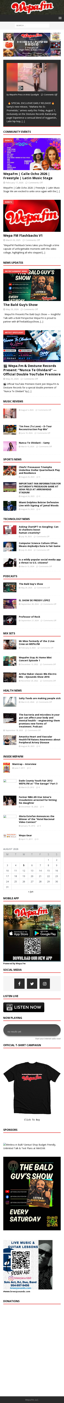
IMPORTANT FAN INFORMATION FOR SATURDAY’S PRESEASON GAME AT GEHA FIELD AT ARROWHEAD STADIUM (40, 488)
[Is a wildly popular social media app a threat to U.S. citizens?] (9, 563)
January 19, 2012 (28, 826)
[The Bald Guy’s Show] (32, 285)
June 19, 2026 (26, 433)
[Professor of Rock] (9, 620)
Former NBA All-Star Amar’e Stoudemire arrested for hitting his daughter (38, 799)
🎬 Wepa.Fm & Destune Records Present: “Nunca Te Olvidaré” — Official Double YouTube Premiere (32, 370)
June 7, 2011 (20, 768)
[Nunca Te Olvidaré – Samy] (9, 446)
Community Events (17, 132)
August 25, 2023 (27, 509)
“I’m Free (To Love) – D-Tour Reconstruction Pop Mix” (35, 428)
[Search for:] (32, 25)
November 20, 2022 (29, 680)
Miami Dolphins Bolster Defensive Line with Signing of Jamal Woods (39, 504)
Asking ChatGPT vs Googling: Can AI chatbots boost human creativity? (38, 529)
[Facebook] (19, 984)
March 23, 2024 (27, 702)
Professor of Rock (29, 616)
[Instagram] (45, 984)
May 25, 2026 (12, 378)
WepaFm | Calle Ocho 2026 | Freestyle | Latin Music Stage (28, 176)
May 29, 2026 (12, 309)
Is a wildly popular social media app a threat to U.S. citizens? (40, 561)
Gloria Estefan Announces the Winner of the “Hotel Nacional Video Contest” (36, 819)
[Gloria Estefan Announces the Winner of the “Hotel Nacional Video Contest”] (9, 820)
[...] (23, 121)
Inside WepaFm (13, 756)
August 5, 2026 (27, 410)
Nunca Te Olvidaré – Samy (34, 442)
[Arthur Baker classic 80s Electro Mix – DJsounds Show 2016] (9, 677)
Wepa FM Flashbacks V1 (23, 235)
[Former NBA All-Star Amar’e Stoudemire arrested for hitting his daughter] (9, 800)
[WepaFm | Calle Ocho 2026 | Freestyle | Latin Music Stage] (32, 154)
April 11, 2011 (27, 839)
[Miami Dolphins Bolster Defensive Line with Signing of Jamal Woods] (9, 506)
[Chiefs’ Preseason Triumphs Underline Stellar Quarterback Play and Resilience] (9, 470)
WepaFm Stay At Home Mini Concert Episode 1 (35, 659)
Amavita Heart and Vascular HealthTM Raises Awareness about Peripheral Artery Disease (39, 739)
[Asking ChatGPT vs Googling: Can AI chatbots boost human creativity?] (9, 530)
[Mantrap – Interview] (6, 767)
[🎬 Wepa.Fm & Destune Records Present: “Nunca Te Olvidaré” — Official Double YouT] (32, 346)
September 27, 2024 (30, 620)
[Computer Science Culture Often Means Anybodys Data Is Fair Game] (9, 546)
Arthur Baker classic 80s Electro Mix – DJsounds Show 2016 (37, 675)
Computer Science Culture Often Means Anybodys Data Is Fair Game (39, 545)
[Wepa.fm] (32, 12)
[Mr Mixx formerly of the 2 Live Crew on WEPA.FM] (9, 644)
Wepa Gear (25, 835)
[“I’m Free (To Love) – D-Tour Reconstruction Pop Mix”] (9, 430)
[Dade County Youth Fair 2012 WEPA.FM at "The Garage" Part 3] (9, 784)
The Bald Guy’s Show (20, 304)
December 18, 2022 (29, 806)
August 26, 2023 (27, 477)
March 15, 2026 (27, 446)
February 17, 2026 (14, 182)
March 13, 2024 (27, 566)
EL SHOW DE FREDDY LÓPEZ (34, 600)
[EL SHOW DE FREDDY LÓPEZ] (9, 604)
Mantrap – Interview (24, 764)
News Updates (13, 262)
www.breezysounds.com (17, 1291)
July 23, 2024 (26, 550)
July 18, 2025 (26, 536)
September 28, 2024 (30, 604)
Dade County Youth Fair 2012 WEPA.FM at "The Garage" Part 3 (38, 782)
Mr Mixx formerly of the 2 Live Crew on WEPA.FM (36, 643)
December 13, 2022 (29, 664)
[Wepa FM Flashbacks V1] (32, 216)
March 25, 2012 (27, 787)
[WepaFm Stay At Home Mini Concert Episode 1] (9, 661)
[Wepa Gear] (9, 836)
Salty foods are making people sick (40, 698)
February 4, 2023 (28, 648)
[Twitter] (32, 984)
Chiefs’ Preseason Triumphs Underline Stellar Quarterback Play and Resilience (39, 470)
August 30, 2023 (27, 746)
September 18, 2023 (14, 730)
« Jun (30, 891)
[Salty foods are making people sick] (9, 702)
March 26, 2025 (13, 240)
